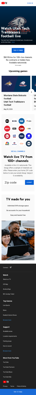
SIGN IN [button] (30, 3)
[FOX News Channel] (14, 136)
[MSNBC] (7, 143)
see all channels (18, 151)
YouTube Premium (8, 367)
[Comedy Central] (28, 128)
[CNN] (21, 128)
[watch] (16, 84)
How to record (7, 346)
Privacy (5, 386)
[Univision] (28, 136)
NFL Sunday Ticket (8, 294)
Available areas (7, 331)
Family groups (7, 341)
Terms (12, 386)
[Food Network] (7, 136)
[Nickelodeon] (21, 143)
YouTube (6, 362)
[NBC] (28, 121)
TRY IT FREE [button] (18, 50)
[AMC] (14, 128)
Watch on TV (7, 279)
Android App (7, 289)
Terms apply (18, 65)
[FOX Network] (21, 121)
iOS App (5, 284)
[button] (31, 92)
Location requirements (10, 336)
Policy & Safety (21, 386)
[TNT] (28, 143)
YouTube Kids (7, 377)
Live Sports (6, 305)
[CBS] (14, 121)
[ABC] (7, 121)
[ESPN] (7, 128)
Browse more (7, 320)
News (4, 310)
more (13, 42)
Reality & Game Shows (10, 315)
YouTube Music (7, 372)
